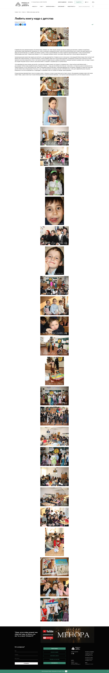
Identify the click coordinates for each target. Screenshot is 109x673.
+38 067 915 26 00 (88, 654)
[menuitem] (86, 2)
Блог (20, 12)
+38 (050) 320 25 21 (89, 659)
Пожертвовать (54, 648)
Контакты (70, 2)
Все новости (54, 663)
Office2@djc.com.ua (89, 655)
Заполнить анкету (54, 655)
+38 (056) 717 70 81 (89, 653)
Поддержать (79, 2)
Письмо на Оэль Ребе (54, 659)
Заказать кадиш (54, 652)
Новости (24, 12)
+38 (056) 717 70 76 (89, 664)
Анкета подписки (62, 2)
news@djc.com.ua (88, 660)
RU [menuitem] (87, 2)
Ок (66, 671)
